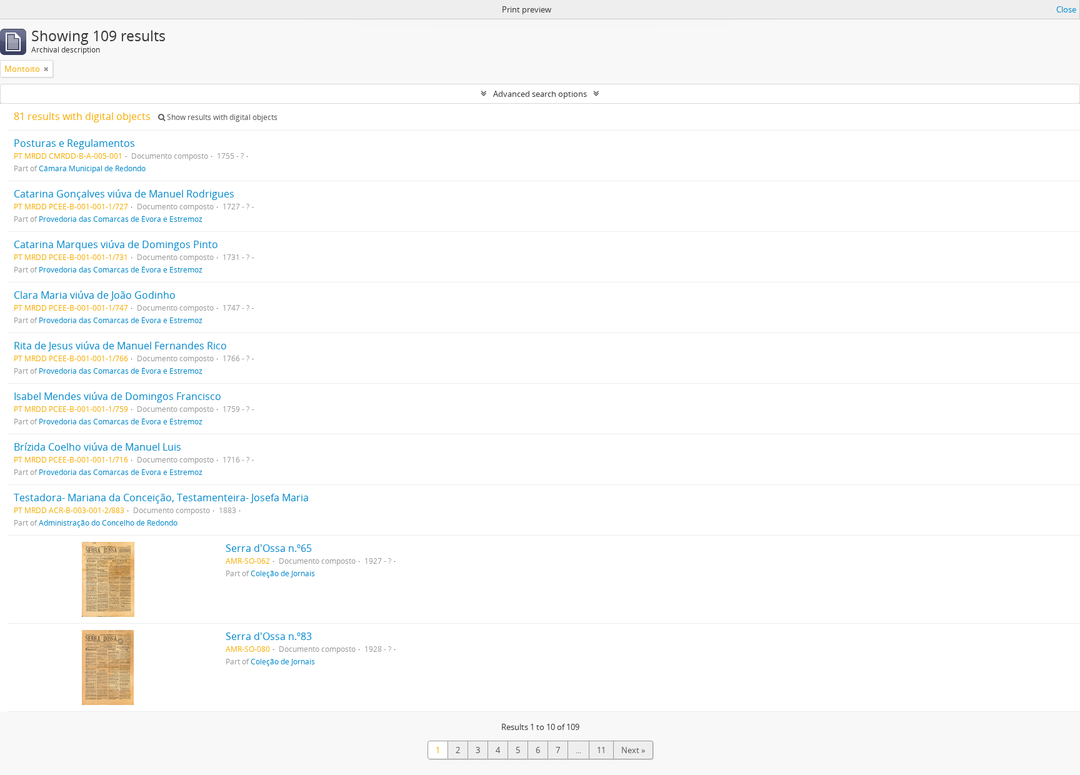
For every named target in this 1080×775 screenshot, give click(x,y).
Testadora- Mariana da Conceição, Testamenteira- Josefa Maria (161, 497)
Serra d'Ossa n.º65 (269, 548)
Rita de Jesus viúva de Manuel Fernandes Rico (120, 345)
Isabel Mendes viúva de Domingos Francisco (117, 396)
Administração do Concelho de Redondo (108, 523)
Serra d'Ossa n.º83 (269, 636)
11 (601, 750)
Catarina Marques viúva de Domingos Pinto (116, 244)
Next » (633, 750)
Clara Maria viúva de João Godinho (95, 295)
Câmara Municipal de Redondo (92, 168)
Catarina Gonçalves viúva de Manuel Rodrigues (124, 194)
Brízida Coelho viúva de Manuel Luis (97, 447)
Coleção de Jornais (283, 573)
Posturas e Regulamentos (74, 143)
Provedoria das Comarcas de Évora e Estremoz (120, 219)
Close (1066, 9)
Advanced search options (540, 93)
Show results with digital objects (221, 117)
